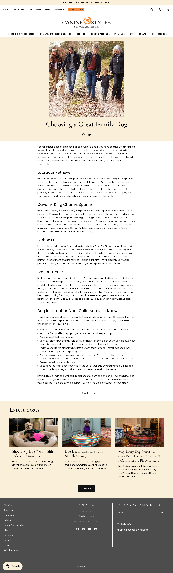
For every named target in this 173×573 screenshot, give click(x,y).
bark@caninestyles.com (86, 521)
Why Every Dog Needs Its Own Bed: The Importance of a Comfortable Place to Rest (139, 456)
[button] (152, 9)
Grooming (9, 510)
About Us (8, 505)
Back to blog (88, 393)
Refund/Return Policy (14, 525)
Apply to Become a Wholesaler (133, 529)
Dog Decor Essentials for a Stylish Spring (84, 453)
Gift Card (77, 9)
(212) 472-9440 (86, 516)
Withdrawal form (12, 550)
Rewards (8, 535)
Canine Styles (90, 567)
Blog (6, 530)
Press (6, 545)
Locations (9, 515)
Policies (7, 520)
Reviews (8, 540)
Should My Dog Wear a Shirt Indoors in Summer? (33, 453)
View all (86, 488)
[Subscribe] (162, 512)
